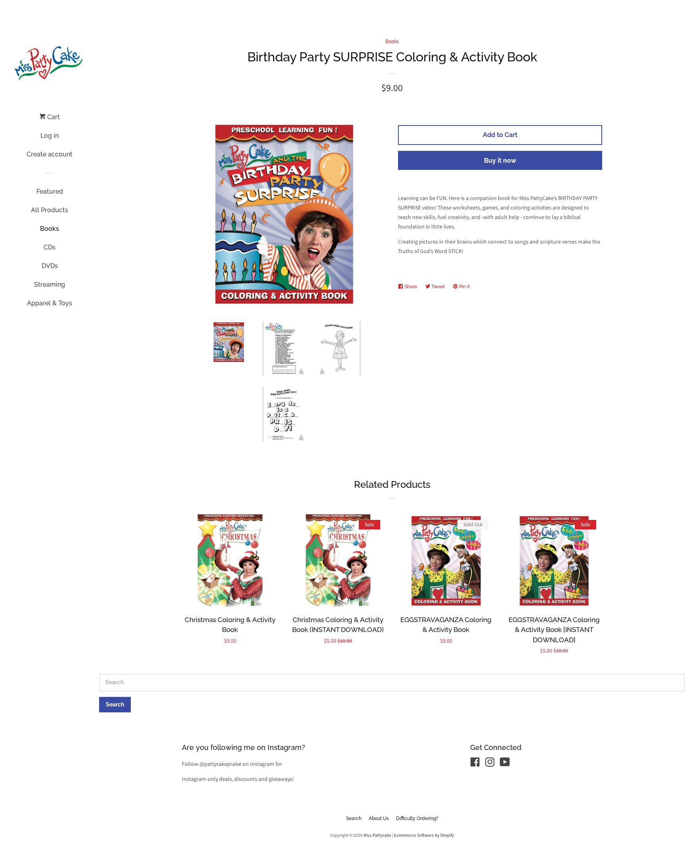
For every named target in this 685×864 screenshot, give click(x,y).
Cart (53, 117)
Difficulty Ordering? (417, 818)
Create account (50, 154)
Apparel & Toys (49, 303)
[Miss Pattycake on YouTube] (505, 763)
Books (49, 228)
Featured (49, 191)
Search (354, 818)
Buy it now (500, 160)
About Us (379, 818)
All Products (49, 210)
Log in (49, 135)
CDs (49, 247)
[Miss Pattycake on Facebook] (475, 763)
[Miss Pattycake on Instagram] (490, 763)
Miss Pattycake (377, 835)
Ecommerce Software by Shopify (424, 835)
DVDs (50, 266)
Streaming (49, 284)
